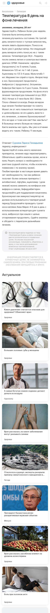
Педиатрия (21, 11)
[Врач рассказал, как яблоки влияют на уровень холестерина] (25, 545)
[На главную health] (17, 3)
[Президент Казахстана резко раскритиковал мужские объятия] (25, 504)
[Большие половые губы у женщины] (25, 342)
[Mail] (8, 3)
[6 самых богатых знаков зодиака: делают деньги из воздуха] (25, 382)
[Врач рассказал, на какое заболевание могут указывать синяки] (25, 423)
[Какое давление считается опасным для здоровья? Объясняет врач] (25, 301)
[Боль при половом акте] (25, 586)
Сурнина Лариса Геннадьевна (27, 143)
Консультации (7, 11)
